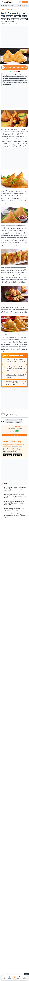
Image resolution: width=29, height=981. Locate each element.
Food (20, 419)
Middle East (18, 422)
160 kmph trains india (11, 419)
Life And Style (9, 9)
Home (2, 9)
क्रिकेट (5, 447)
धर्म (23, 445)
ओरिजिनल (25, 5)
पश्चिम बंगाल (18, 5)
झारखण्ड (5, 5)
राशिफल (9, 447)
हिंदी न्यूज (14, 449)
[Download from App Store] (17, 454)
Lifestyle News (9, 422)
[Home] (8, 2)
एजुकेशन (7, 445)
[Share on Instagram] (17, 71)
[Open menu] (2, 2)
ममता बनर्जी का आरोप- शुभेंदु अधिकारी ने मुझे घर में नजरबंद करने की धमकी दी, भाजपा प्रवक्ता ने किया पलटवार (16, 375)
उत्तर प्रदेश (13, 5)
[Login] (14, 977)
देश (4, 445)
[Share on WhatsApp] (10, 71)
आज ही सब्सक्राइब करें (14, 435)
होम (1, 5)
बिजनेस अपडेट (18, 445)
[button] (14, 56)
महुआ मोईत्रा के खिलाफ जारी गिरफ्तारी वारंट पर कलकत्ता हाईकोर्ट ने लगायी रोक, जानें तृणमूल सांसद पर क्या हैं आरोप (16, 383)
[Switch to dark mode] (20, 2)
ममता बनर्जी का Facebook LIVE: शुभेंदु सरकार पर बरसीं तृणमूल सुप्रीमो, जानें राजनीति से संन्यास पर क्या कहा (15, 361)
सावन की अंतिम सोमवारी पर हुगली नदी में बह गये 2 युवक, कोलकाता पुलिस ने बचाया (14, 509)
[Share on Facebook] (12, 71)
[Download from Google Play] (7, 454)
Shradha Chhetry (12, 415)
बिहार (9, 5)
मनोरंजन (12, 445)
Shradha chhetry (9, 21)
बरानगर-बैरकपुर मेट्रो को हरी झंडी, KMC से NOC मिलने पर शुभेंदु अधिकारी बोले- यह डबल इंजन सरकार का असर (15, 368)
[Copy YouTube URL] (14, 71)
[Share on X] (19, 71)
